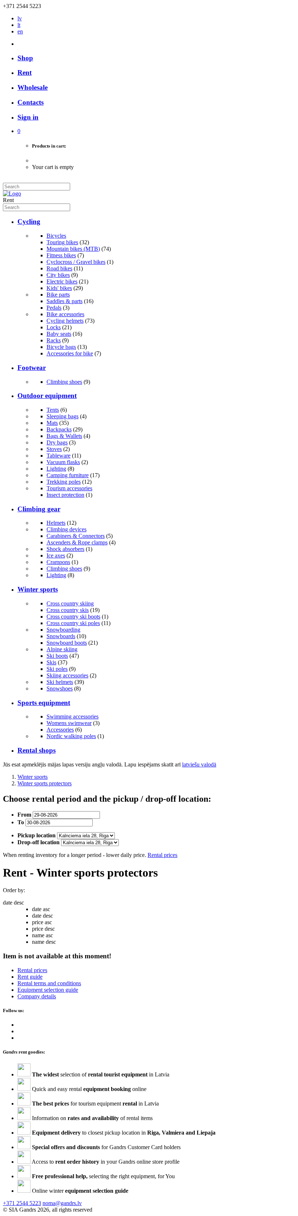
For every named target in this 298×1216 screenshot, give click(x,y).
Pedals (54, 308)
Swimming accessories (72, 716)
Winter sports (37, 589)
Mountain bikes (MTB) (73, 249)
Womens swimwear (69, 723)
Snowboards (61, 636)
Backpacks (59, 429)
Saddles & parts (64, 301)
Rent (24, 72)
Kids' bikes (59, 288)
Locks (54, 327)
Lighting (56, 469)
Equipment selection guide (47, 990)
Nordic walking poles (71, 736)
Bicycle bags (61, 347)
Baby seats (59, 334)
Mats (52, 423)
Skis (51, 662)
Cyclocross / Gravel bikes (76, 262)
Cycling (28, 221)
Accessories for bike (70, 353)
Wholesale (32, 87)
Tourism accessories (69, 488)
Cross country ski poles (73, 623)
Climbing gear (38, 509)
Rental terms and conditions (49, 983)
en (20, 31)
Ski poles (57, 669)
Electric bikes (62, 281)
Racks (54, 340)
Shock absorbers (65, 549)
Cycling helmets (65, 321)
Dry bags (57, 442)
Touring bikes (62, 242)
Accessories (60, 729)
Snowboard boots (67, 643)
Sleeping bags (62, 416)
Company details (36, 996)
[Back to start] (12, 193)
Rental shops (36, 750)
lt (18, 25)
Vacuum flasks (63, 462)
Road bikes (59, 268)
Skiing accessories (67, 675)
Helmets (56, 523)
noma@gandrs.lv (62, 1203)
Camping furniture (68, 475)
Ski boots (57, 656)
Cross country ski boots (73, 616)
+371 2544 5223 (22, 1203)
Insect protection (65, 495)
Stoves (54, 449)
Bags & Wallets (64, 436)
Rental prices (162, 855)
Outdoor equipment (47, 395)
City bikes (58, 275)
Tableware (59, 455)
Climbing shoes (64, 382)
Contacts (30, 102)
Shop (25, 58)
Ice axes (56, 555)
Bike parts (58, 294)
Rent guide (30, 977)
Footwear (31, 367)
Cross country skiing (70, 603)
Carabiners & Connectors (76, 536)
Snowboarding (63, 630)
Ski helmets (60, 682)
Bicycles (56, 236)
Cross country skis (68, 610)
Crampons (58, 562)
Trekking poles (64, 482)
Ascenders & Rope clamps (77, 542)
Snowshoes (60, 688)
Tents (53, 410)
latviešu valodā (199, 764)
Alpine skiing (62, 649)
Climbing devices (66, 529)
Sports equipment (43, 702)
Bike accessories (65, 314)
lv (19, 18)
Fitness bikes (61, 255)
